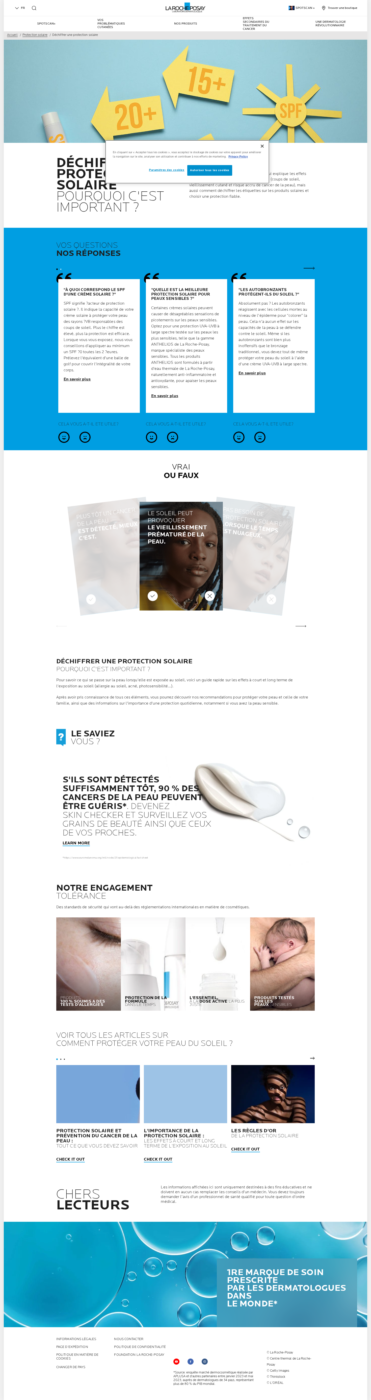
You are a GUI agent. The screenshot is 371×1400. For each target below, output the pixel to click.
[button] (301, 626)
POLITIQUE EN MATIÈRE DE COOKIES (77, 1357)
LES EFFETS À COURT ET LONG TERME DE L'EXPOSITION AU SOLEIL (185, 1138)
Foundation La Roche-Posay (139, 1355)
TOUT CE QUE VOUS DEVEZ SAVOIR (97, 1138)
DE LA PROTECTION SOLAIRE (264, 1133)
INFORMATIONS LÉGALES (76, 1339)
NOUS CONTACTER (128, 1339)
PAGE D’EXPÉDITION (72, 1347)
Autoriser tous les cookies (209, 170)
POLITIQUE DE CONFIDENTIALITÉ (140, 1347)
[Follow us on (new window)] (191, 1362)
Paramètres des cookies (166, 170)
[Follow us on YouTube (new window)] (176, 1362)
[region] (187, 162)
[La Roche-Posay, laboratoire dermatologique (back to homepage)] (185, 8)
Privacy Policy (238, 156)
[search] (34, 8)
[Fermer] (262, 146)
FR (23, 8)
